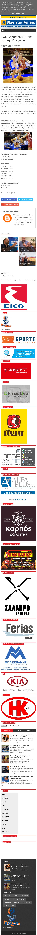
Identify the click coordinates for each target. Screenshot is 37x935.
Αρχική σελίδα (17, 280)
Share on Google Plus (11, 204)
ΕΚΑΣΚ (4, 801)
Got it (23, 13)
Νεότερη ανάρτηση (6, 280)
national (17, 46)
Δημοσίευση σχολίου (8, 276)
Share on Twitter (27, 199)
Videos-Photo (5, 832)
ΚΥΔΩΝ (4, 824)
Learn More (16, 13)
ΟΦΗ (3, 828)
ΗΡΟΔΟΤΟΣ (5, 817)
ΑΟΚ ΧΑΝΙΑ (5, 798)
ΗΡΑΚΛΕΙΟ (5, 813)
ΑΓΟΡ (3, 794)
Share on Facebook (10, 199)
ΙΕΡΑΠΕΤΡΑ (5, 820)
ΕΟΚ (3, 805)
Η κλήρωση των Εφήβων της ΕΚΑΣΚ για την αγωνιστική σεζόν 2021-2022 (19, 866)
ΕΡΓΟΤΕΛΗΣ (5, 809)
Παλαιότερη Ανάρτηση (30, 280)
